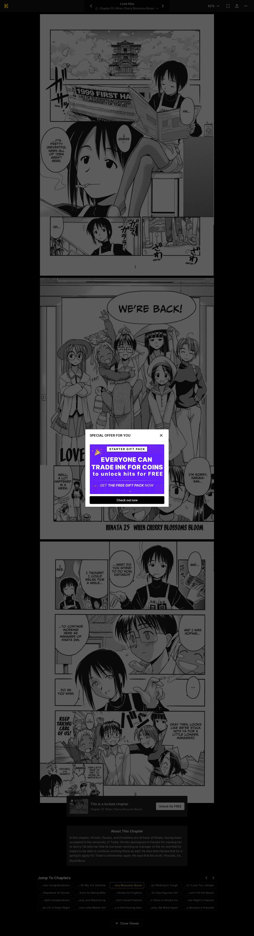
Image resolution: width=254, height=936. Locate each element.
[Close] (161, 435)
